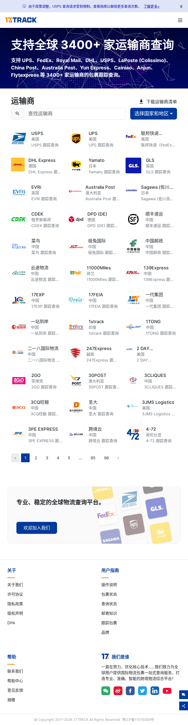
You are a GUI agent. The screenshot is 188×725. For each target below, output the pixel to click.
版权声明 (15, 613)
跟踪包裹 (109, 622)
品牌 (105, 632)
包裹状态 (109, 594)
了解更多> (152, 6)
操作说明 (109, 584)
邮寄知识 (109, 613)
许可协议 (15, 594)
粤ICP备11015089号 (138, 719)
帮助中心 (15, 680)
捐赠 (11, 699)
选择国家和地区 (151, 114)
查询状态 (109, 603)
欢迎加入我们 (37, 527)
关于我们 (15, 584)
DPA (11, 622)
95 (93, 457)
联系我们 (15, 671)
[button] (80, 457)
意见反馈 (15, 690)
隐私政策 (15, 603)
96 (106, 457)
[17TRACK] (21, 20)
